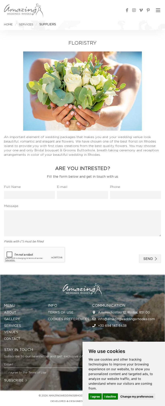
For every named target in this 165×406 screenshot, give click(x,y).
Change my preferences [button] (136, 396)
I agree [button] (95, 396)
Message (11, 206)
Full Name (12, 187)
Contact (12, 338)
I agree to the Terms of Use (27, 372)
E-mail (62, 187)
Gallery (12, 319)
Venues (11, 332)
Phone (115, 187)
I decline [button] (110, 396)
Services (12, 325)
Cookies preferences (68, 319)
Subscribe (14, 380)
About (10, 312)
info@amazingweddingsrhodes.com (126, 319)
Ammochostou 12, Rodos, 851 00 (124, 312)
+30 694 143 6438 (112, 325)
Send (148, 258)
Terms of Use (60, 312)
